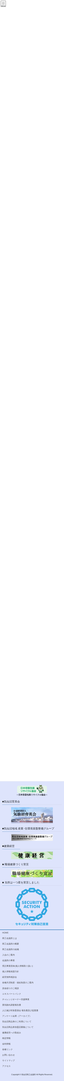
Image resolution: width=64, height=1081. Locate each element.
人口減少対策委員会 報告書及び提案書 (20, 1010)
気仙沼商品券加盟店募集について (17, 1027)
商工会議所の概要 (10, 944)
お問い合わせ (8, 1055)
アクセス (6, 1066)
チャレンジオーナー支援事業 (15, 999)
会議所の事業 (8, 960)
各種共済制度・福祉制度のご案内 (17, 982)
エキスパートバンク (11, 994)
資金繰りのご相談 (10, 988)
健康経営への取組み (11, 1032)
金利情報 (6, 1044)
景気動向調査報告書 (11, 1005)
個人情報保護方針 (10, 971)
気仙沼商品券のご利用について (16, 1021)
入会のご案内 (8, 955)
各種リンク (7, 1049)
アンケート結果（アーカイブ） (16, 1016)
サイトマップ (8, 1060)
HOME (5, 932)
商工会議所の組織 (10, 949)
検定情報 (6, 1038)
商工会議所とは (9, 938)
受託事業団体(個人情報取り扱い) (17, 966)
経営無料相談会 (9, 977)
